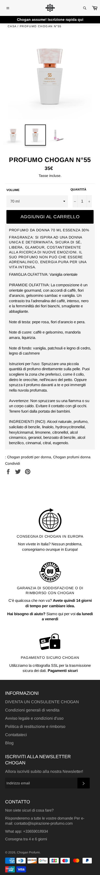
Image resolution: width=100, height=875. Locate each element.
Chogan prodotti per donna (29, 457)
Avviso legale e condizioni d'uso (34, 718)
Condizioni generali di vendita (32, 710)
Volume (12, 190)
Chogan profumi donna (72, 457)
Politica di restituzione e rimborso (35, 726)
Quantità (78, 189)
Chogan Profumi (28, 852)
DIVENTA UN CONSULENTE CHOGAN (42, 702)
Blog (9, 743)
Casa (12, 26)
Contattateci (16, 735)
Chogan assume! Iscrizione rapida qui (50, 19)
